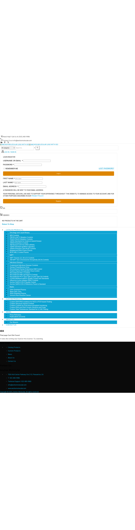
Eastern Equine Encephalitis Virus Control (24, 271)
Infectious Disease (16, 262)
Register (58, 201)
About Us (10, 319)
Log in (58, 173)
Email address (10, 186)
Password (8, 165)
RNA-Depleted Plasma (18, 293)
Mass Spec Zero (15, 291)
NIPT (11, 255)
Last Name (8, 182)
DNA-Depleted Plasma (18, 289)
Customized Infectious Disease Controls (24, 265)
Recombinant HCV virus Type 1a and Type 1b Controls (29, 276)
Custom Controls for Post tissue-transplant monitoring (28, 305)
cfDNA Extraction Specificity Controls (23, 248)
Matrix (12, 287)
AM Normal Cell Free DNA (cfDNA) (22, 245)
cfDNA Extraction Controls (19, 243)
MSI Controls (14, 235)
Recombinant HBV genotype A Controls (24, 275)
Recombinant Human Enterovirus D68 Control (26, 269)
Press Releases (15, 315)
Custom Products (14, 299)
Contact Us (11, 325)
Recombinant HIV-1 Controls (20, 273)
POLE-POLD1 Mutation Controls (21, 239)
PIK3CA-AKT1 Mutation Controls (21, 237)
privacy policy (37, 196)
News (8, 312)
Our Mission (14, 322)
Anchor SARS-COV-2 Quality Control (23, 282)
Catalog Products (14, 230)
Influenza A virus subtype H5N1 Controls (24, 280)
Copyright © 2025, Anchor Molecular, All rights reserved (19, 392)
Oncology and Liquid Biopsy (20, 232)
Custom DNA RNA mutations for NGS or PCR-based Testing (31, 302)
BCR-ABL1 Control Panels (19, 252)
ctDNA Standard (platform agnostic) (22, 247)
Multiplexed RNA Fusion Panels (21, 250)
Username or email (13, 161)
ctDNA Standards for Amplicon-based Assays (25, 241)
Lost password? (106, 168)
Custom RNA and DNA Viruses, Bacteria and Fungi (28, 307)
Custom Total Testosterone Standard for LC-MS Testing (29, 309)
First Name (9, 178)
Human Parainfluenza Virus (19, 267)
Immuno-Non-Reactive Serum (20, 295)
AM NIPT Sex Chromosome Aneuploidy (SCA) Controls (29, 260)
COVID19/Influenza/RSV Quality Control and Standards (29, 278)
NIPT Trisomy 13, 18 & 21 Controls (22, 258)
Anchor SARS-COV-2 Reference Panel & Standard (28, 284)
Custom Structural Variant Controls (22, 303)
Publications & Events (17, 317)
